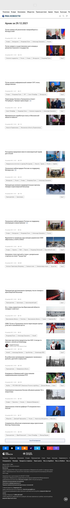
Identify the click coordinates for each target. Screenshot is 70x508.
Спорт (43, 458)
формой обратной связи (9, 498)
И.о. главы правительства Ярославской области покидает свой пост (22, 308)
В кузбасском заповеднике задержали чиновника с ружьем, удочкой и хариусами (23, 358)
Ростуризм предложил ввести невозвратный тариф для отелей (23, 152)
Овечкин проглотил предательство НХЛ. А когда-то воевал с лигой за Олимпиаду (23, 341)
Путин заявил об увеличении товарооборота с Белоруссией (21, 30)
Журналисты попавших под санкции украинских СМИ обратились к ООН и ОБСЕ (24, 238)
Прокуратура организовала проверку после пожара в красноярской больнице (24, 291)
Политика (5, 458)
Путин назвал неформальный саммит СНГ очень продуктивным (22, 83)
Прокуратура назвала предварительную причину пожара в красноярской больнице (22, 186)
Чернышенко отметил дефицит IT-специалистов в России (22, 407)
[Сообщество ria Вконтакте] (18, 448)
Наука (48, 458)
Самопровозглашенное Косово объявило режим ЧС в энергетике (24, 391)
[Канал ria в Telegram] (37, 448)
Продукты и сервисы (25, 461)
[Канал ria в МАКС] (6, 448)
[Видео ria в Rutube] (31, 448)
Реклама (15, 461)
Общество (13, 458)
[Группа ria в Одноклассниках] (25, 448)
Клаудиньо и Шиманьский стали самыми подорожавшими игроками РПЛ (19, 374)
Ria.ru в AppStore (48, 461)
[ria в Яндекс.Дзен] (12, 448)
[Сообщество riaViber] (56, 448)
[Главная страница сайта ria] (11, 16)
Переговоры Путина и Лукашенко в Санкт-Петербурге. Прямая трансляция (20, 100)
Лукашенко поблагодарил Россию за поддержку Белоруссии (22, 169)
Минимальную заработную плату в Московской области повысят (22, 116)
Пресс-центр (38, 461)
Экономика (20, 458)
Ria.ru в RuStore (60, 461)
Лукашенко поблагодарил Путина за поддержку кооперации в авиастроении (22, 222)
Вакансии (5, 468)
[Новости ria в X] (43, 448)
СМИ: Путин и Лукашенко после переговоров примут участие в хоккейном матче (24, 324)
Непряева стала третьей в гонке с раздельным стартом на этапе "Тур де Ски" (22, 255)
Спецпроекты (7, 461)
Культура (54, 458)
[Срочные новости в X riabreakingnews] (50, 448)
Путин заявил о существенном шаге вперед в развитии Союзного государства (21, 47)
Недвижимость (63, 458)
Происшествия (35, 458)
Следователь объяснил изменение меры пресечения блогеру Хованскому (24, 424)
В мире (28, 458)
